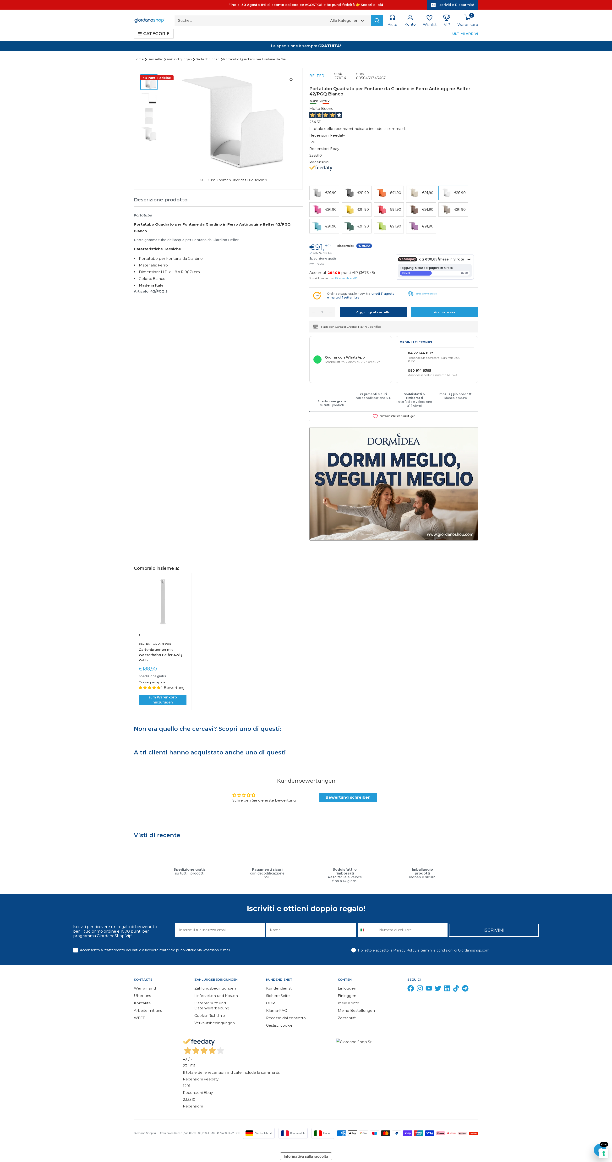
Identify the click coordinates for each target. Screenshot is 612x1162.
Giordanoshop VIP (346, 278)
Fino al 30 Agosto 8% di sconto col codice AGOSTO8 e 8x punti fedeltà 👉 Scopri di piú (306, 5)
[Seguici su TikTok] (456, 989)
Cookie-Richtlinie (209, 1015)
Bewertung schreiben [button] (348, 797)
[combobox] (367, 929)
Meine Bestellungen (356, 1010)
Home (139, 59)
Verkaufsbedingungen (214, 1023)
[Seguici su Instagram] (419, 989)
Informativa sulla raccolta (306, 1156)
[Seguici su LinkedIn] (447, 989)
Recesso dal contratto (286, 1018)
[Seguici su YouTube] (429, 989)
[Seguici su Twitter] (438, 989)
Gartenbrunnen (208, 59)
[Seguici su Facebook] (410, 989)
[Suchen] (377, 20)
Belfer (316, 75)
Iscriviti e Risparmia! (456, 5)
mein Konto (348, 1003)
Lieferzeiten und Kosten (216, 995)
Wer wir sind (145, 988)
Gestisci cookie (279, 1025)
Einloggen (347, 988)
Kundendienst (279, 988)
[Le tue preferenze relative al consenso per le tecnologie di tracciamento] (603, 1153)
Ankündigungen (179, 59)
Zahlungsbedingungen (215, 988)
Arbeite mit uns (148, 1010)
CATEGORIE (156, 33)
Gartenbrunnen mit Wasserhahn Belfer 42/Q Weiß (160, 654)
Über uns (142, 995)
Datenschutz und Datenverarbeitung (211, 1005)
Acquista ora (444, 312)
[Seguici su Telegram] (465, 989)
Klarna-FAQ (276, 1010)
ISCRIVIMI (494, 930)
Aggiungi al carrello (373, 312)
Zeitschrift (347, 1018)
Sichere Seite (278, 995)
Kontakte (142, 1003)
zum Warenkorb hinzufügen (162, 699)
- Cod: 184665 (160, 643)
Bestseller (156, 59)
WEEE (139, 1018)
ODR (270, 1003)
